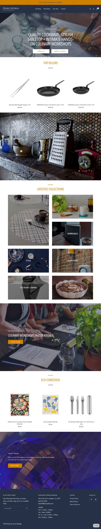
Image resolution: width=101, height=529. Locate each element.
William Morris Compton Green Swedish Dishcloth (20, 423)
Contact (63, 9)
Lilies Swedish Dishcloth (50, 422)
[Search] (90, 9)
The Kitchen (46, 9)
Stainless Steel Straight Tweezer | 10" (20, 105)
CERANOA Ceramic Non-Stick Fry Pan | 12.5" (50, 105)
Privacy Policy (74, 498)
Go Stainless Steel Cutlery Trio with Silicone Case (81, 423)
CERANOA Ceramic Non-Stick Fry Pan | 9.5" (81, 105)
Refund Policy (74, 502)
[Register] (26, 508)
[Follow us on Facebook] (91, 499)
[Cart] (97, 9)
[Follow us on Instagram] (96, 499)
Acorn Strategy (17, 524)
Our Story (56, 9)
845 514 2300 (42, 501)
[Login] (93, 9)
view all (50, 68)
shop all (41, 51)
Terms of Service (75, 504)
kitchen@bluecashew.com (45, 503)
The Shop (38, 9)
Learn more (15, 342)
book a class (59, 51)
